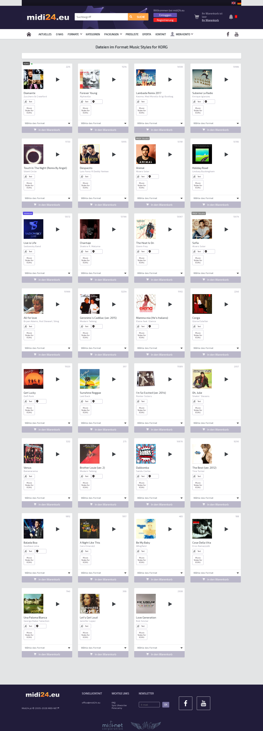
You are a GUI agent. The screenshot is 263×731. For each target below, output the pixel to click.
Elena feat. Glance (146, 321)
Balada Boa (30, 542)
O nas (59, 34)
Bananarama (31, 471)
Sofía (195, 242)
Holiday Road (200, 168)
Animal (140, 168)
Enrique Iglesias (201, 96)
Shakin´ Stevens (200, 396)
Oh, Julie (197, 392)
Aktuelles (45, 34)
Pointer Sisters (144, 396)
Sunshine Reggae (90, 392)
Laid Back (85, 396)
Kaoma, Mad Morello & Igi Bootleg (154, 96)
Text (30, 101)
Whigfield (141, 546)
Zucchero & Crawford (35, 96)
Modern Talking (88, 321)
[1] (232, 17)
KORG (26, 63)
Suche (141, 16)
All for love (30, 317)
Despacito (86, 168)
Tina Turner (198, 471)
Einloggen (165, 15)
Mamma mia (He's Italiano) (152, 317)
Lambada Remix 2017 (148, 93)
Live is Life (30, 242)
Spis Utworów (119, 705)
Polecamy (117, 708)
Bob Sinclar (142, 620)
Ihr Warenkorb (210, 20)
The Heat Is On (145, 242)
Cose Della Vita (201, 542)
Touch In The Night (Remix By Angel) (45, 168)
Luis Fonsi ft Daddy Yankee (94, 171)
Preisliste (132, 34)
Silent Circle (30, 171)
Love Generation (146, 617)
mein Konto (183, 34)
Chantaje (85, 242)
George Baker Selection (36, 620)
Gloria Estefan (200, 321)
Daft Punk (29, 396)
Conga (196, 317)
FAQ (114, 702)
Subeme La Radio (202, 93)
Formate (73, 34)
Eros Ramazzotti (201, 546)
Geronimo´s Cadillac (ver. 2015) (98, 317)
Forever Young (88, 93)
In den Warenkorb (49, 129)
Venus (27, 467)
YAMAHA (28, 213)
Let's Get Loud (89, 617)
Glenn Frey (142, 246)
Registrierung (165, 20)
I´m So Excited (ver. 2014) (151, 392)
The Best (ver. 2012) (204, 467)
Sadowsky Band (32, 246)
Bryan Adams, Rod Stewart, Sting (41, 321)
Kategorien (93, 34)
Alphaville (85, 96)
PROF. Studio (142, 138)
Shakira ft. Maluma (90, 246)
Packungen (111, 34)
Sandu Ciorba (143, 471)
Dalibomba (142, 467)
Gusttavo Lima (31, 546)
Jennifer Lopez (87, 620)
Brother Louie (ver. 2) (92, 467)
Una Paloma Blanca (35, 617)
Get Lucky (30, 392)
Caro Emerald (87, 546)
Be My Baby (143, 542)
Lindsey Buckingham (203, 171)
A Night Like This (90, 542)
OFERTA (146, 34)
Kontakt (161, 34)
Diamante (29, 93)
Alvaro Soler (142, 171)
